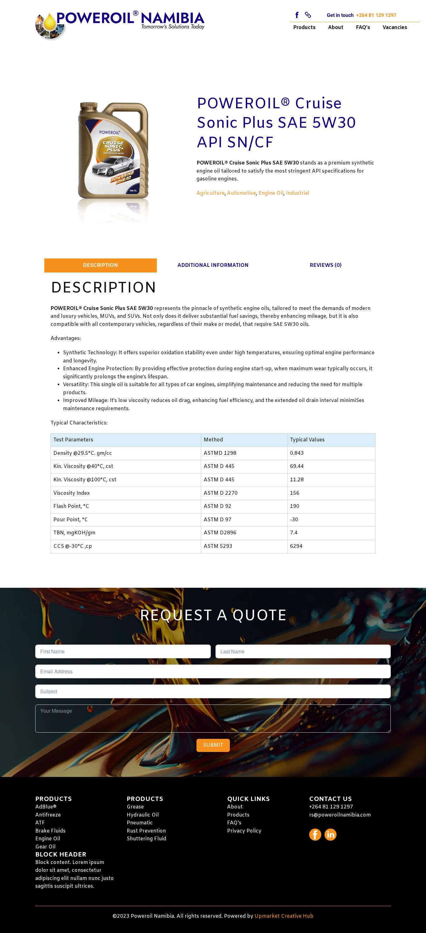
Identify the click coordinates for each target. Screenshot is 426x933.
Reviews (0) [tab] (325, 265)
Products (304, 27)
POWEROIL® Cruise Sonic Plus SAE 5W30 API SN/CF (276, 123)
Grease (135, 807)
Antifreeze (48, 815)
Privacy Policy (244, 831)
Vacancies (395, 27)
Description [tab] (100, 265)
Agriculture (210, 193)
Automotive (241, 193)
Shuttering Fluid (146, 839)
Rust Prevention (146, 831)
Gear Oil (45, 847)
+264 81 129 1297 (376, 15)
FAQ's (234, 823)
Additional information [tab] (213, 265)
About (335, 27)
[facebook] (297, 15)
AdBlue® (45, 807)
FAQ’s (363, 27)
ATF (40, 823)
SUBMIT (213, 745)
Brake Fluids (50, 831)
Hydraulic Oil (143, 815)
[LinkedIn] (308, 15)
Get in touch (340, 15)
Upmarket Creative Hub (283, 916)
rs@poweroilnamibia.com (340, 815)
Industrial (297, 193)
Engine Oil (271, 193)
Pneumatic (140, 823)
